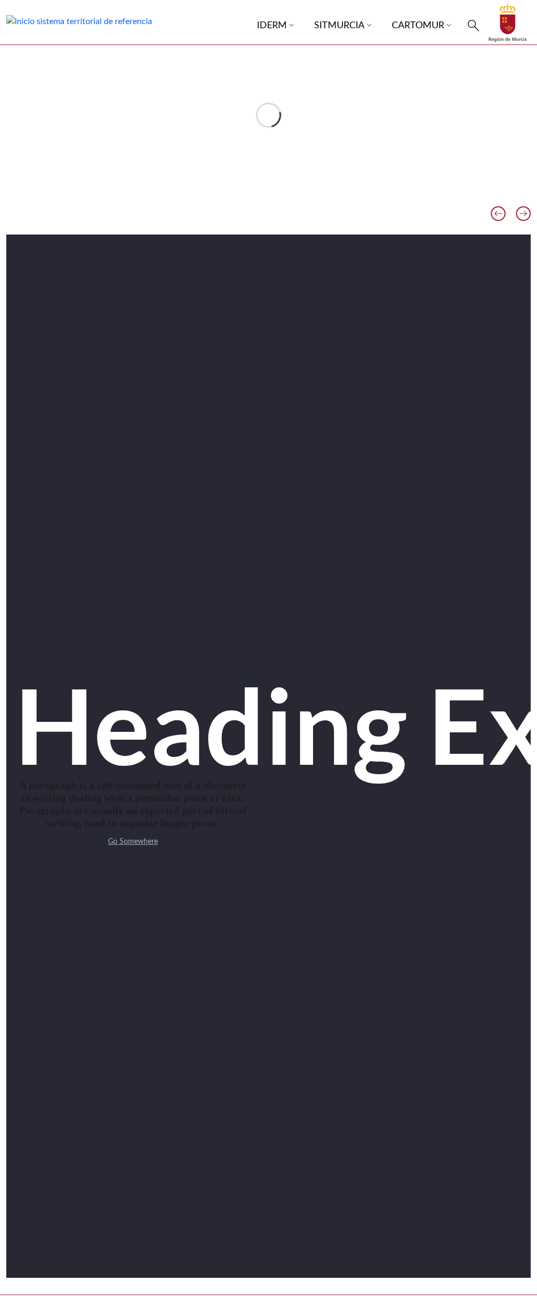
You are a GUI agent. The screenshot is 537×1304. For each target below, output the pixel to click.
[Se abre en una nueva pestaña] (508, 22)
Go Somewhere (133, 841)
